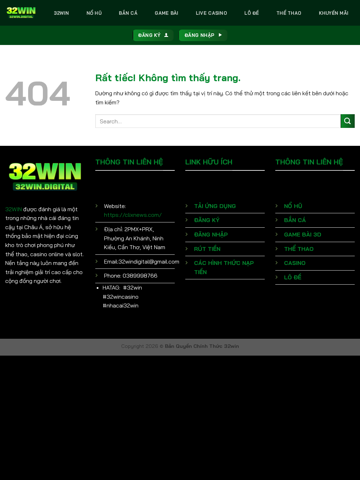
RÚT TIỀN (207, 248)
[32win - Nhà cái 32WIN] (21, 13)
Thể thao (288, 13)
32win (61, 13)
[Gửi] (348, 121)
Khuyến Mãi (334, 13)
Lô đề (251, 13)
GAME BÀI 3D (302, 234)
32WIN (13, 209)
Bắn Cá (128, 13)
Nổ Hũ (94, 13)
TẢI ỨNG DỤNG (215, 205)
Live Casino (211, 13)
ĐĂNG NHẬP (211, 234)
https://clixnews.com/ (133, 214)
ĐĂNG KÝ (206, 219)
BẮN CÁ (295, 219)
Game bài (166, 13)
